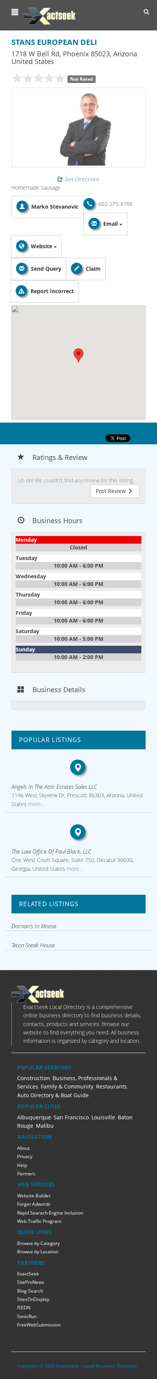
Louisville (103, 1117)
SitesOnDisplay (33, 1299)
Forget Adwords (34, 1204)
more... (35, 804)
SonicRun (27, 1316)
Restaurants (111, 1086)
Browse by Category (38, 1243)
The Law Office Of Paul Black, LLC (51, 851)
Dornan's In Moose (33, 926)
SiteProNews (30, 1282)
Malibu (45, 1125)
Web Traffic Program (39, 1221)
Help (22, 1165)
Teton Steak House (33, 945)
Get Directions (82, 179)
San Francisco (71, 1117)
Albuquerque (34, 1117)
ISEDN (23, 1307)
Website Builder (34, 1195)
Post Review (111, 491)
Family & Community (67, 1086)
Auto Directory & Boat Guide (53, 1095)
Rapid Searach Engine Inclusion (50, 1213)
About (23, 1148)
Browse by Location (37, 1251)
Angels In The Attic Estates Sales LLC (54, 786)
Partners (26, 1173)
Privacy (24, 1156)
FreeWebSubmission (39, 1325)
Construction (33, 1078)
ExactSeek (28, 1273)
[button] (15, 12)
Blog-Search (30, 1291)
